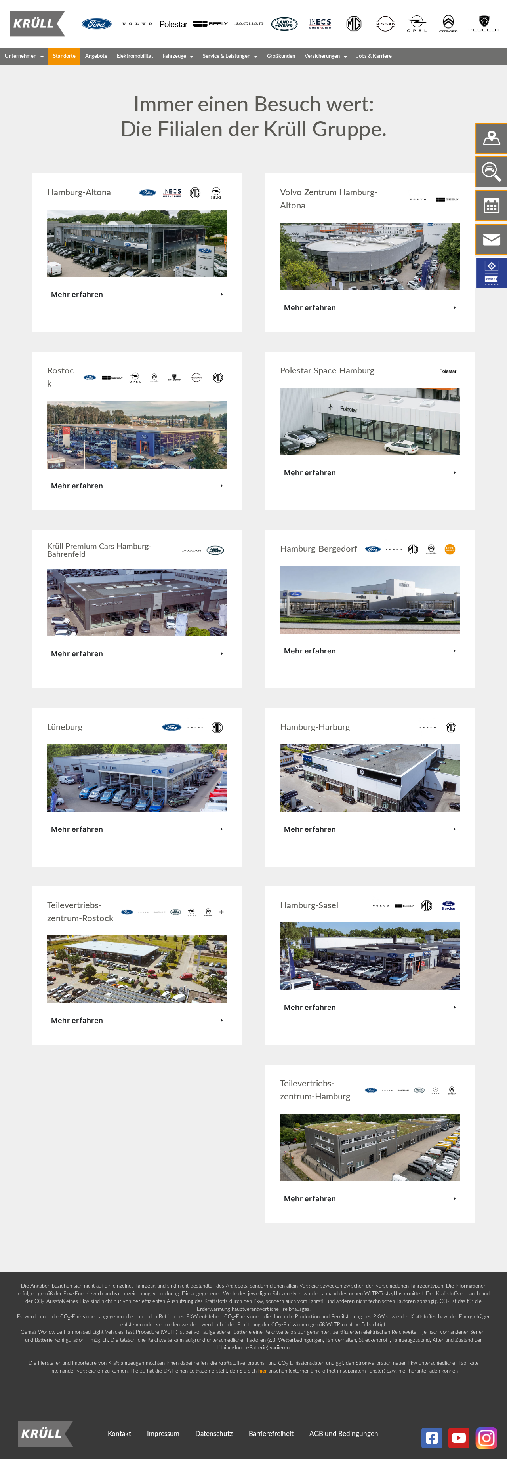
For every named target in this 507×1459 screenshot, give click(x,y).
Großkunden (281, 56)
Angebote (96, 56)
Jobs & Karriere (374, 56)
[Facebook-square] (431, 1438)
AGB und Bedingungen (343, 1433)
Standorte (64, 56)
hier (262, 1371)
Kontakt (119, 1433)
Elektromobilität (135, 56)
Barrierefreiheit (271, 1433)
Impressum (163, 1433)
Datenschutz (214, 1433)
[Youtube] (458, 1438)
